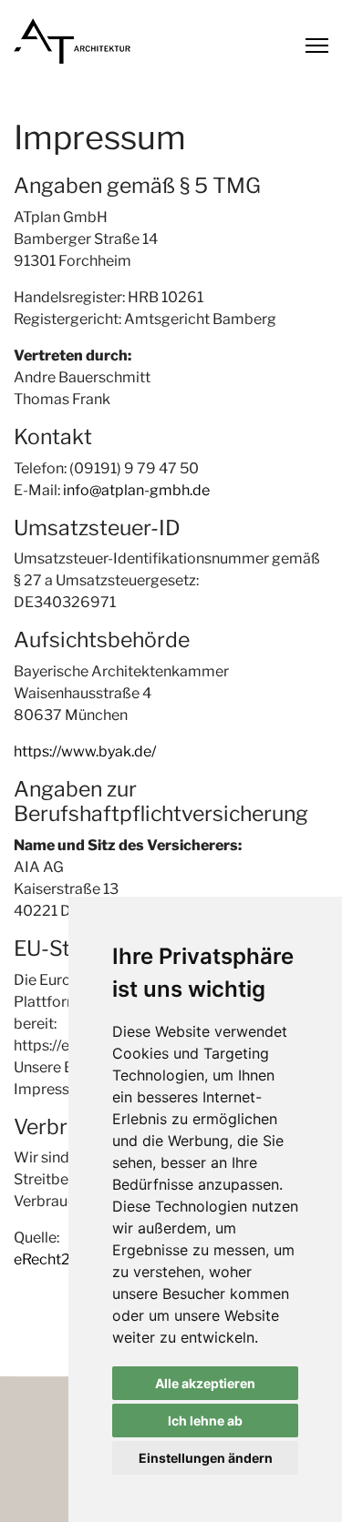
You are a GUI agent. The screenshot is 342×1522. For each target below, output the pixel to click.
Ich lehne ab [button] (205, 1420)
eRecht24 (46, 1259)
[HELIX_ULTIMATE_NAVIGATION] (317, 45)
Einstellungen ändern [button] (206, 1458)
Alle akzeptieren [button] (205, 1383)
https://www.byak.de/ (85, 751)
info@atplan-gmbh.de (136, 490)
